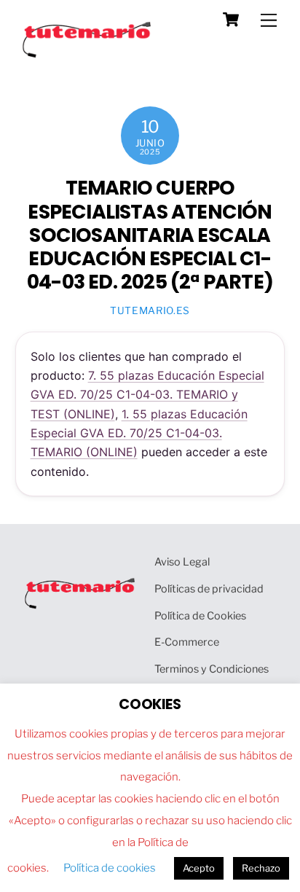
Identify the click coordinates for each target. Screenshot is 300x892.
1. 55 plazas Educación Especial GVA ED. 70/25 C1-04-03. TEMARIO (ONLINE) (139, 433)
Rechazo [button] (261, 868)
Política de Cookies (200, 615)
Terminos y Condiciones (211, 669)
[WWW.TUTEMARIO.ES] (88, 54)
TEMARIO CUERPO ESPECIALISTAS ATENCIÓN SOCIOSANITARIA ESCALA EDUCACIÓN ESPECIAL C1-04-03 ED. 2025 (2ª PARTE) (150, 234)
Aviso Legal (182, 561)
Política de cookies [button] (109, 868)
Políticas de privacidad (209, 588)
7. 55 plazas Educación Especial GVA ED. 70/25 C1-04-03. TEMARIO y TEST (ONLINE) (147, 394)
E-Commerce (186, 642)
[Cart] (230, 19)
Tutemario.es (150, 310)
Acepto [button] (199, 868)
